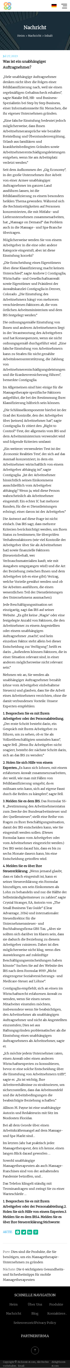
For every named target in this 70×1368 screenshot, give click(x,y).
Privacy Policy (45, 1323)
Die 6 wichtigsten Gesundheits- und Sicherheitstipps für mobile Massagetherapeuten (34, 1274)
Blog (35, 1313)
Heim (21, 35)
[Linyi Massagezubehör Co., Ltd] (7, 6)
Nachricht (34, 35)
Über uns (35, 1304)
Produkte (56, 1304)
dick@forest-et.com (59, 1363)
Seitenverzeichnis (27, 1323)
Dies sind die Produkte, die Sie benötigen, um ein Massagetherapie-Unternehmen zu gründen (31, 1257)
